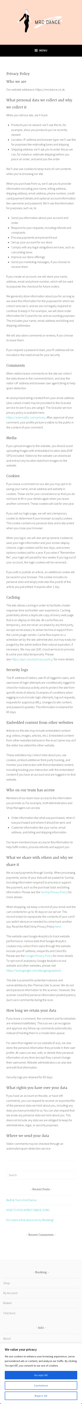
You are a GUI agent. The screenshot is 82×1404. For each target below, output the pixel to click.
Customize (41, 1385)
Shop (6, 1283)
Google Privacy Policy (38, 956)
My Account (10, 1293)
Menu (43, 50)
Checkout (9, 1313)
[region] (41, 1373)
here (58, 926)
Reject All (41, 1396)
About (7, 1338)
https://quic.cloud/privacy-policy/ (32, 659)
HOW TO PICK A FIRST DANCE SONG (28, 1210)
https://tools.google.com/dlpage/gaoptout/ (33, 970)
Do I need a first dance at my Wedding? (30, 1220)
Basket (7, 1303)
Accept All (41, 1375)
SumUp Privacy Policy (54, 892)
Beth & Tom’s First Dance (21, 1200)
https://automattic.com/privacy (26, 417)
